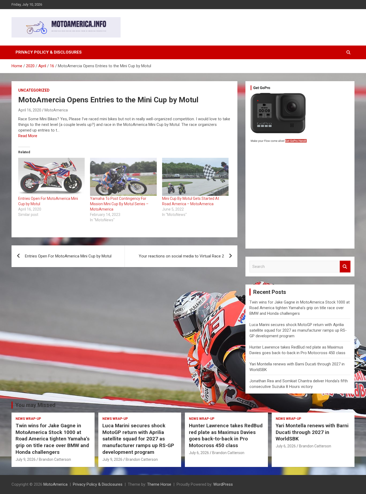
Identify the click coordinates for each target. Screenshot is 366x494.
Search (345, 267)
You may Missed (35, 405)
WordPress (223, 484)
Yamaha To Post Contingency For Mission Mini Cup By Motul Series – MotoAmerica (119, 203)
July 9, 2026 (26, 459)
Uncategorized (34, 90)
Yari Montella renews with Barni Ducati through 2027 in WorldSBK (312, 432)
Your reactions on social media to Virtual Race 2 (181, 256)
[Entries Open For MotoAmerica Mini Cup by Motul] (51, 177)
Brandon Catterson (55, 459)
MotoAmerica (56, 110)
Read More (27, 135)
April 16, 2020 (29, 110)
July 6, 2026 (199, 453)
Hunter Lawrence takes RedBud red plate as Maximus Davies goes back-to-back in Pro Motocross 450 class (226, 435)
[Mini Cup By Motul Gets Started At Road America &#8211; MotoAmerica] (195, 177)
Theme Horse (159, 484)
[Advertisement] (299, 197)
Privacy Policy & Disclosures (49, 52)
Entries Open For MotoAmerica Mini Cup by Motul (68, 256)
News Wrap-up (28, 419)
